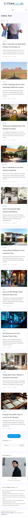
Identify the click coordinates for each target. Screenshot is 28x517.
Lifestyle (4, 41)
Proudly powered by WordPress (7, 512)
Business (4, 289)
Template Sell (3, 514)
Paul (9, 56)
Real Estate (5, 164)
